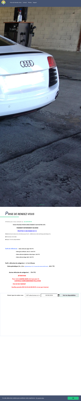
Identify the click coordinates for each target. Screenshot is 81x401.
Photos (30, 2)
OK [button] (73, 398)
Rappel (35, 2)
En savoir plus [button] (40, 398)
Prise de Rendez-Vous (16, 2)
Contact (25, 2)
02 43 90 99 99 (28, 221)
